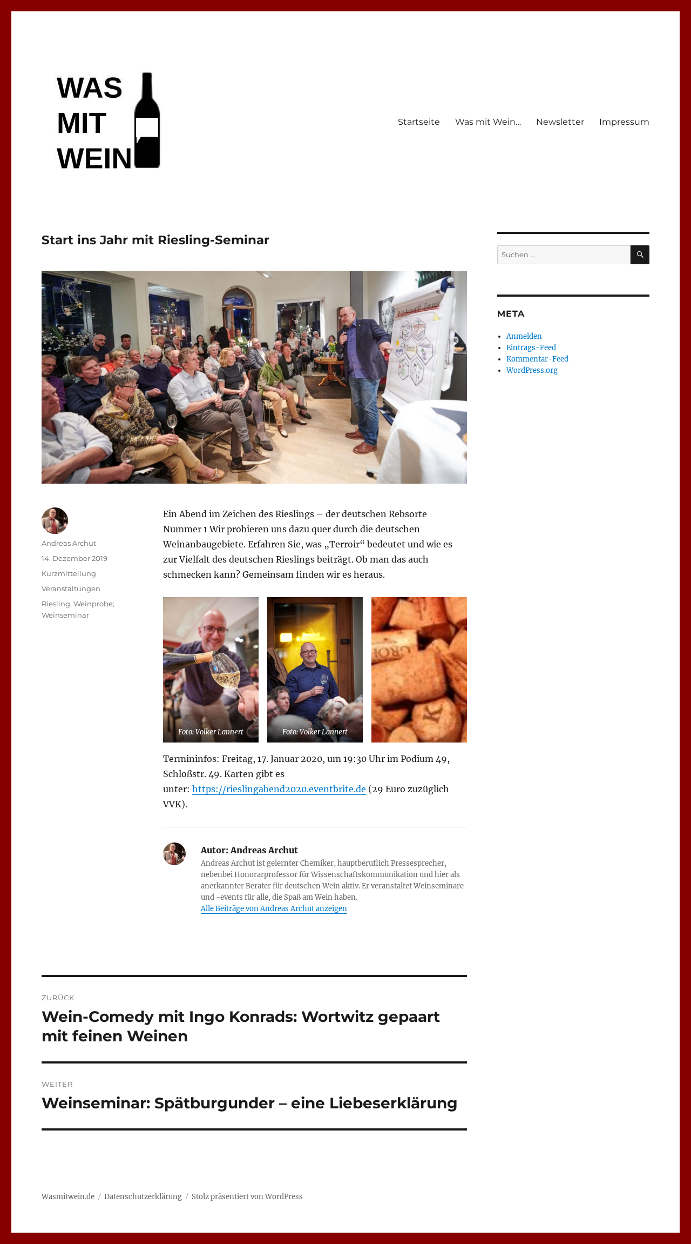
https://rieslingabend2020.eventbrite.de (279, 789)
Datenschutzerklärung (143, 1196)
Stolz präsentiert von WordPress (247, 1196)
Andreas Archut (69, 543)
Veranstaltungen (71, 588)
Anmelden (524, 336)
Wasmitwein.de (68, 1196)
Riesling (56, 603)
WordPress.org (532, 370)
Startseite (419, 122)
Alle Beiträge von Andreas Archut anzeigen (274, 908)
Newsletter (560, 122)
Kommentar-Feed (537, 359)
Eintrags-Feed (531, 347)
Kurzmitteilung (69, 573)
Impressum (624, 122)
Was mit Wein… (488, 122)
